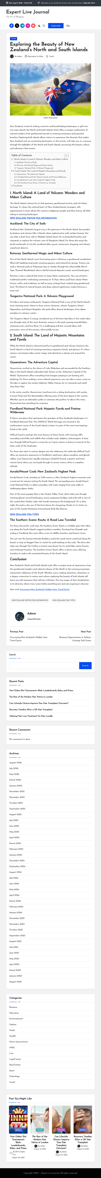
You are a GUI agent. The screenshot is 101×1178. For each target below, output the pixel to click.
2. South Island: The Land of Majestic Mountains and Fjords (39, 171)
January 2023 (15, 976)
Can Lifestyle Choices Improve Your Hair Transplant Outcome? (38, 703)
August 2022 (15, 982)
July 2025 (13, 820)
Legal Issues (15, 1059)
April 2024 (14, 895)
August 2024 (15, 872)
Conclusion (17, 186)
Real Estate (14, 1065)
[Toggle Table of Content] (65, 156)
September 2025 (17, 809)
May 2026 (14, 774)
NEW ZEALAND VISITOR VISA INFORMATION (33, 218)
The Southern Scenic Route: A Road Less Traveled (36, 183)
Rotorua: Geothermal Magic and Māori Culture (35, 165)
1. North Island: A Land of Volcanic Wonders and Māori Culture (40, 159)
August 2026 (15, 763)
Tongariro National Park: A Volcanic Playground (35, 168)
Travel (13, 39)
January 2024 (15, 913)
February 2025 (16, 849)
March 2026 (15, 780)
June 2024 (14, 884)
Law (11, 1053)
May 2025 (14, 832)
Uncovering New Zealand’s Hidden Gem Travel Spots (44, 589)
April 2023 (14, 964)
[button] (56, 25)
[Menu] (68, 26)
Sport (12, 1071)
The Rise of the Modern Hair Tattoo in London (31, 697)
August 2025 (15, 814)
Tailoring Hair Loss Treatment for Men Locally (31, 716)
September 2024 (17, 866)
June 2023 (14, 953)
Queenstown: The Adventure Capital (30, 174)
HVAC (12, 1048)
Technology (14, 1076)
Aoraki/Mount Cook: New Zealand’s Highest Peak (36, 180)
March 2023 (15, 970)
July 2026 (13, 768)
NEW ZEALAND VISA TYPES (24, 514)
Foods (12, 1030)
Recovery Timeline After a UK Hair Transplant (31, 710)
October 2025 (16, 803)
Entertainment (16, 1019)
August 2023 (15, 941)
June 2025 (14, 826)
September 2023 (17, 936)
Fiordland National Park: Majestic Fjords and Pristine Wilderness (41, 177)
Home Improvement (18, 1042)
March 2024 (15, 901)
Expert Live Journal (27, 12)
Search (12, 655)
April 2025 (14, 838)
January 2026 (15, 786)
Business (13, 1007)
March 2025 (15, 843)
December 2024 (17, 861)
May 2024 (14, 889)
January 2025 (15, 855)
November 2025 (17, 797)
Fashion (12, 1025)
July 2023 (13, 947)
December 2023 (17, 918)
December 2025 (17, 791)
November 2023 (17, 924)
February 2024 (16, 907)
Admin (31, 613)
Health (12, 1036)
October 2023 (16, 930)
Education (14, 1013)
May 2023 (14, 959)
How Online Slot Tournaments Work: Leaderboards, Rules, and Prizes (41, 690)
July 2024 (13, 878)
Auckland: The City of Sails (26, 162)
